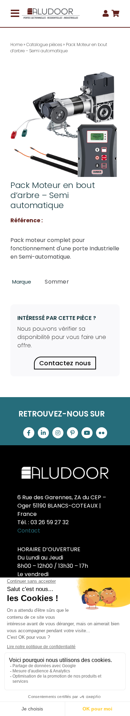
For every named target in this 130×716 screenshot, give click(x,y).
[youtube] (87, 432)
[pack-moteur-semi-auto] (65, 122)
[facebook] (28, 432)
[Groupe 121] (51, 11)
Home (16, 44)
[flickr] (101, 432)
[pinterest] (72, 432)
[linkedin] (43, 432)
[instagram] (57, 432)
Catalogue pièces (44, 44)
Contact (28, 531)
